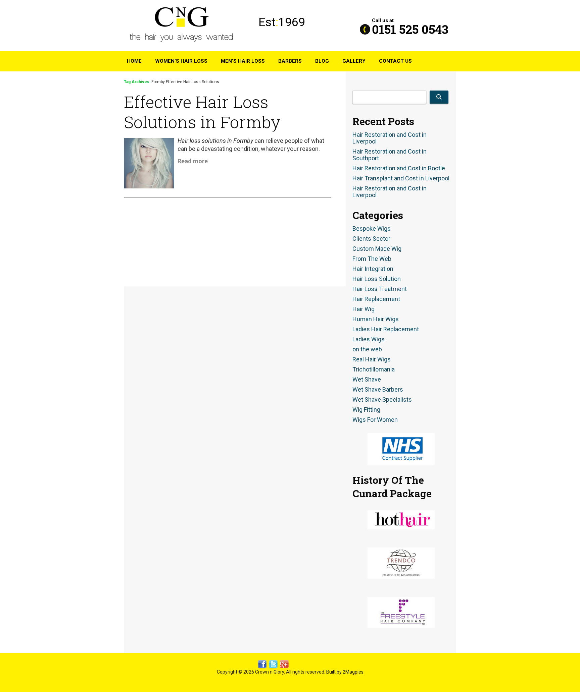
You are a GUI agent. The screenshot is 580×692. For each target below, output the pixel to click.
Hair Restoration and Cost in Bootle (398, 168)
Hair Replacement (376, 299)
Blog (322, 61)
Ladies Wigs (368, 339)
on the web (367, 349)
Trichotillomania (373, 369)
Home (134, 61)
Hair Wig (363, 309)
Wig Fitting (366, 409)
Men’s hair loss (243, 61)
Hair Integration (372, 269)
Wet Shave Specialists (382, 399)
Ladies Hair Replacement (385, 329)
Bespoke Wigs (371, 228)
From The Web (371, 258)
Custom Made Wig (376, 248)
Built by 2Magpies (345, 672)
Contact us (395, 61)
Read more (193, 161)
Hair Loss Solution (376, 279)
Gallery (354, 61)
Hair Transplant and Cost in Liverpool (400, 178)
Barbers (290, 61)
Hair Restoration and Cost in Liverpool (389, 138)
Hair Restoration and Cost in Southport (389, 155)
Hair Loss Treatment (379, 289)
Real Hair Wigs (371, 359)
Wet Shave (366, 379)
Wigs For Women (375, 419)
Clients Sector (371, 238)
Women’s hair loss (181, 61)
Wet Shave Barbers (377, 389)
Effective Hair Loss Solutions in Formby (202, 111)
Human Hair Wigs (375, 319)
